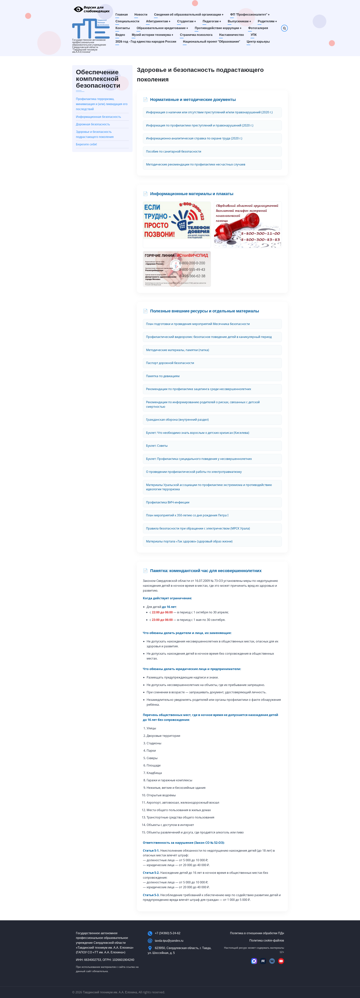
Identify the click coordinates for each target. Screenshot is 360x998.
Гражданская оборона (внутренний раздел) (177, 419)
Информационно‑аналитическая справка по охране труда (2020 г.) (194, 138)
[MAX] (254, 961)
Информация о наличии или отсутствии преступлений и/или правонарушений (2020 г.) (209, 112)
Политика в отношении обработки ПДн (257, 933)
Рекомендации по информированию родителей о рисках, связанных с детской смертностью (203, 404)
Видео (120, 35)
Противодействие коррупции (218, 28)
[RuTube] (263, 961)
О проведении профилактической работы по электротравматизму (194, 472)
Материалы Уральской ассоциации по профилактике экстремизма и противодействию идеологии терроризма (209, 487)
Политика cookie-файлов (266, 940)
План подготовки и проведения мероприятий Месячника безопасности (198, 324)
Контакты (123, 28)
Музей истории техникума (152, 35)
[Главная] (91, 28)
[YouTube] (281, 961)
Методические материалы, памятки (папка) (177, 350)
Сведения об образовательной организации (189, 14)
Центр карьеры (258, 41)
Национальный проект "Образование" (211, 41)
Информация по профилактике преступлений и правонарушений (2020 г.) (199, 125)
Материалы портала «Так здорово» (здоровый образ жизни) (189, 541)
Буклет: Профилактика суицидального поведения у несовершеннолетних (199, 459)
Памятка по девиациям (163, 376)
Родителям (267, 21)
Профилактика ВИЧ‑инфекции (167, 502)
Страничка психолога (196, 35)
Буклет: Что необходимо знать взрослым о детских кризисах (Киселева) (197, 433)
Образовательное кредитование (162, 28)
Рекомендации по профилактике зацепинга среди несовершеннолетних (198, 389)
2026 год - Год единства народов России (146, 41)
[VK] (272, 961)
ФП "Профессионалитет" (250, 14)
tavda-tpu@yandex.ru (169, 940)
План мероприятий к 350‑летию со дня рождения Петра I (187, 515)
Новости (140, 14)
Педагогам (212, 21)
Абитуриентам (158, 21)
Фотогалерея (258, 28)
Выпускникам (239, 21)
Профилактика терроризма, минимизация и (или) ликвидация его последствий (102, 104)
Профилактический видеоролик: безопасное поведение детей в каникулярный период (209, 337)
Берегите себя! (86, 144)
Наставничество (231, 35)
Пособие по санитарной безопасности (173, 151)
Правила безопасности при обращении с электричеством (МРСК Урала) (198, 528)
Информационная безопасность (98, 117)
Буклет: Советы (157, 446)
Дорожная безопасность (93, 124)
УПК (254, 35)
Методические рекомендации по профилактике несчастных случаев (195, 164)
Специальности (127, 21)
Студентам (186, 21)
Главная (122, 14)
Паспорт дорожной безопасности (170, 363)
